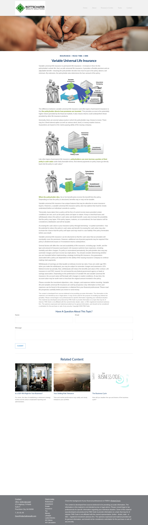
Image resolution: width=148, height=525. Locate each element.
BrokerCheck (115, 501)
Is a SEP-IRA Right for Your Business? (29, 393)
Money (47, 513)
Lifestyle (48, 515)
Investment (49, 504)
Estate (47, 506)
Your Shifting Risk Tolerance (64, 393)
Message (18, 328)
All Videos (48, 520)
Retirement (49, 502)
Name (17, 315)
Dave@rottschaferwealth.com (25, 516)
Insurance (48, 509)
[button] (85, 8)
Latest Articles (50, 518)
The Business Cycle (99, 393)
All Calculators (50, 522)
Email (77, 315)
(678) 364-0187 (25, 502)
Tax (46, 511)
